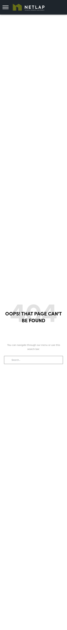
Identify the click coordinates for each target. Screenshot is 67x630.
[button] (5, 7)
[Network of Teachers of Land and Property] (28, 7)
